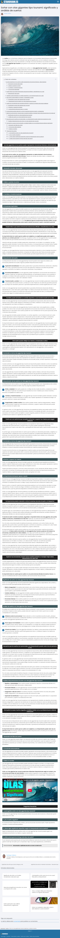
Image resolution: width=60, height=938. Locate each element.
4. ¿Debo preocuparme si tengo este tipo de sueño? (21, 138)
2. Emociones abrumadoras (14, 127)
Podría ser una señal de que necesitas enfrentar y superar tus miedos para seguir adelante (27, 103)
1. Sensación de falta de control (15, 125)
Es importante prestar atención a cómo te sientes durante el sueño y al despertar (25, 111)
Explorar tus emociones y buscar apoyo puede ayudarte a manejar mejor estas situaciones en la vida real (30, 113)
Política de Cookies (25, 936)
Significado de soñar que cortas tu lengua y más (12, 864)
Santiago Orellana (7, 13)
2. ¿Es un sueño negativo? (14, 135)
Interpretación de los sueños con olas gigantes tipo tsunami (22, 101)
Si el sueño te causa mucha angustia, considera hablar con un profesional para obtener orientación (29, 123)
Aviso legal (3, 936)
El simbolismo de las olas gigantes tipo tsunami (19, 99)
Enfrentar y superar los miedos (15, 107)
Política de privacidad (34, 936)
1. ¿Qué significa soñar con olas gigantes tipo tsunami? (20, 133)
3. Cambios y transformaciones (15, 87)
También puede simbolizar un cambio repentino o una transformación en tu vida (25, 95)
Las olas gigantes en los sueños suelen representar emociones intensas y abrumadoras (26, 82)
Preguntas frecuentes (12, 131)
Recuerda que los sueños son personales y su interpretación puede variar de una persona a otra (28, 119)
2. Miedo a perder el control (14, 85)
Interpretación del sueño (13, 93)
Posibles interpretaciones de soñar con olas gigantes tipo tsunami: (23, 121)
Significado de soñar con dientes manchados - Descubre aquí (44, 864)
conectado (17, 921)
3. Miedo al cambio (12, 129)
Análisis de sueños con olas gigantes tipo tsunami (19, 117)
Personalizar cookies (15, 936)
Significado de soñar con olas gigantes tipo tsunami (20, 115)
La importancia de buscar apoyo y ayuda (18, 109)
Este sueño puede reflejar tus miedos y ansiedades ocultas (19, 97)
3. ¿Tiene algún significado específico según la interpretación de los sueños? (26, 136)
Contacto (8, 936)
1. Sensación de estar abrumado (15, 84)
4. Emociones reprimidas (13, 89)
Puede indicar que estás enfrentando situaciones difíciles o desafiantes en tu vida (25, 91)
